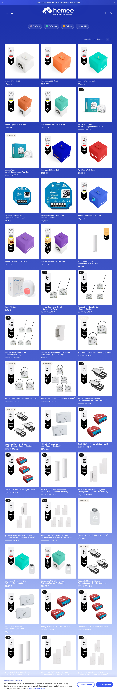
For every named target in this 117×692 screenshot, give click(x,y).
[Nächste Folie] (114, 2)
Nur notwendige (86, 684)
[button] (99, 39)
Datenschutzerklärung (37, 688)
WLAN (84, 26)
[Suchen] (12, 13)
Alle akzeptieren (104, 684)
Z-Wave (36, 26)
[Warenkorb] (110, 13)
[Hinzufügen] (36, 75)
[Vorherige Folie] (2, 2)
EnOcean (53, 26)
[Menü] (7, 13)
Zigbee (69, 26)
